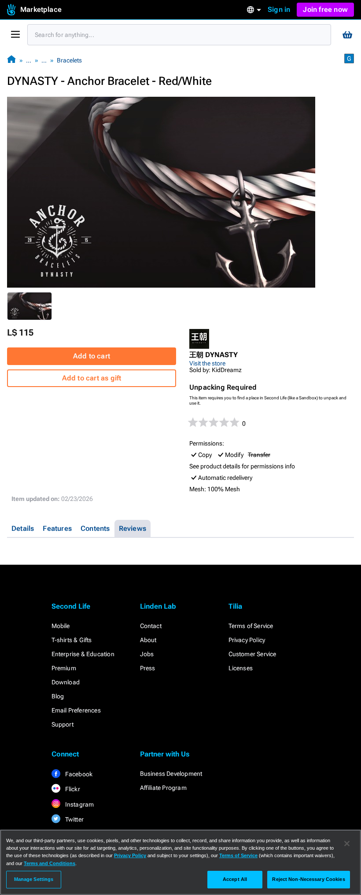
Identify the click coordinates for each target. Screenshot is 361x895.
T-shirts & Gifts (72, 639)
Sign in (279, 9)
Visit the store (207, 363)
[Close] (347, 843)
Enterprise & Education (83, 654)
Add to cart (91, 356)
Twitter (74, 819)
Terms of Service (250, 625)
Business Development (171, 773)
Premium (64, 668)
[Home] (11, 60)
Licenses (240, 668)
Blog (58, 696)
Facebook (78, 774)
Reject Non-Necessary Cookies (308, 879)
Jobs (147, 654)
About (148, 639)
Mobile (61, 625)
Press (147, 668)
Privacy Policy (246, 639)
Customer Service (252, 654)
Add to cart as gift (92, 378)
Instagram (79, 804)
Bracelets (69, 60)
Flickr (72, 789)
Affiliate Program (163, 787)
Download (66, 682)
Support (63, 724)
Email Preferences (76, 710)
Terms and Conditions (49, 863)
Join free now (325, 9)
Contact (151, 625)
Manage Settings (34, 879)
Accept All (235, 879)
